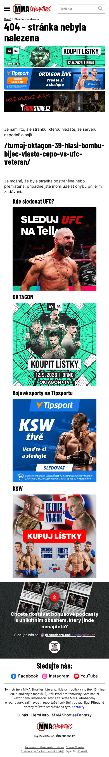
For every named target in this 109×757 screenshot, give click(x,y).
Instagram (59, 676)
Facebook (28, 676)
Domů (7, 19)
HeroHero (40, 715)
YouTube (89, 676)
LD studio (82, 751)
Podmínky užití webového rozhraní (44, 747)
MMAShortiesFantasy (72, 715)
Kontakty (78, 707)
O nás (22, 715)
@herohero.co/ (70, 635)
